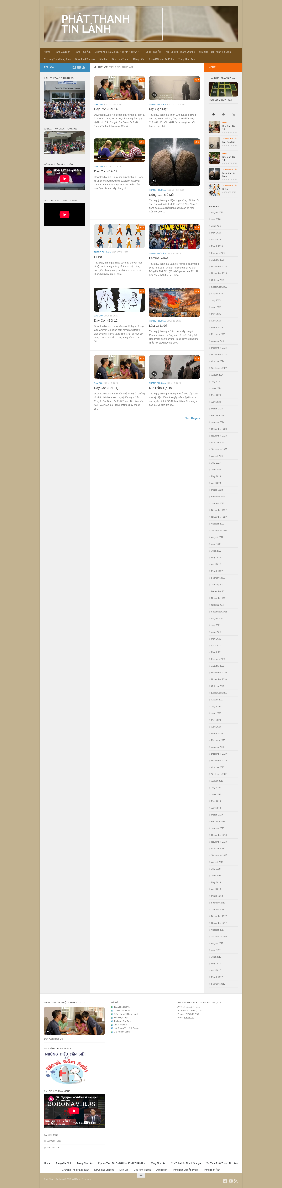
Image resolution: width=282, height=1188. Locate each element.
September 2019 (219, 774)
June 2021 (216, 632)
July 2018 (215, 869)
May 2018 (216, 882)
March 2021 (217, 652)
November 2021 (219, 598)
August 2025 (217, 293)
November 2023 (219, 435)
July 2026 (215, 219)
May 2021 (216, 638)
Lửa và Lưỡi (158, 325)
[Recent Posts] (213, 115)
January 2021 (217, 666)
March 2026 (217, 246)
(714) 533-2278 (192, 1014)
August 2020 (217, 699)
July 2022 (215, 544)
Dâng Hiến (139, 59)
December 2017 (219, 916)
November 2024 (219, 354)
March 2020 (217, 733)
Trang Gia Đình (62, 52)
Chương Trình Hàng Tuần (57, 59)
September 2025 (219, 287)
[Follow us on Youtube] (78, 67)
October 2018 (217, 848)
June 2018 (216, 875)
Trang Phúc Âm (82, 52)
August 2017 (217, 943)
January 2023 (217, 503)
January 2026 (217, 259)
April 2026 (216, 239)
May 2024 (216, 395)
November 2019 (219, 760)
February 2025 (218, 334)
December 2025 (219, 266)
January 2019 (217, 828)
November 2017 (219, 923)
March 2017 (217, 977)
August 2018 (217, 862)
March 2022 (217, 571)
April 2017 (216, 970)
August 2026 (217, 212)
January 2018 (217, 909)
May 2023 (216, 476)
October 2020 (217, 686)
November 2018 (219, 842)
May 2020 (216, 720)
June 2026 (216, 226)
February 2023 (218, 496)
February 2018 (218, 902)
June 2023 (216, 469)
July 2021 (215, 625)
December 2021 (219, 591)
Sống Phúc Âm (153, 52)
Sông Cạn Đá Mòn (162, 195)
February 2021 (218, 659)
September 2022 (219, 530)
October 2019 (217, 767)
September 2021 (219, 611)
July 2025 (215, 300)
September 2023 (219, 449)
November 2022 (219, 517)
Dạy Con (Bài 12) (106, 320)
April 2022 (216, 564)
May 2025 (216, 314)
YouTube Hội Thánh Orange (180, 52)
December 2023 (219, 429)
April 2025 (216, 320)
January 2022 (217, 584)
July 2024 (215, 381)
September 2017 (219, 936)
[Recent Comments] (233, 115)
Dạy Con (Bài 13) (106, 171)
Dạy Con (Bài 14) (106, 109)
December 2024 (219, 347)
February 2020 (218, 740)
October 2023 (217, 442)
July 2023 (215, 463)
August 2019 (217, 781)
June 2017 (216, 957)
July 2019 (215, 787)
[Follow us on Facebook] (74, 67)
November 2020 (219, 679)
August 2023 (217, 456)
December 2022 (219, 510)
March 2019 (217, 814)
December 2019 (219, 754)
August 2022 (217, 537)
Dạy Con (98, 104)
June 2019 (216, 794)
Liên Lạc (103, 59)
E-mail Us (189, 1017)
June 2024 (216, 388)
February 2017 (218, 984)
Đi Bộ (98, 257)
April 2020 (216, 726)
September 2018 (219, 855)
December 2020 (219, 672)
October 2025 (217, 280)
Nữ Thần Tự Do (160, 388)
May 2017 (216, 963)
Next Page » (192, 418)
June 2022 (216, 550)
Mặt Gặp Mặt (158, 109)
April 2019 (216, 808)
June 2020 (216, 713)
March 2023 (217, 490)
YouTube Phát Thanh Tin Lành (215, 52)
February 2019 (218, 821)
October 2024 (217, 361)
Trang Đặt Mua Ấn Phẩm (161, 59)
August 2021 (217, 618)
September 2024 (219, 368)
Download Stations (85, 59)
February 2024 (218, 415)
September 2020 (219, 693)
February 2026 (218, 253)
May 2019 (216, 801)
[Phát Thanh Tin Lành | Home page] (141, 24)
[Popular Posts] (223, 115)
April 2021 (216, 645)
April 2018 (216, 889)
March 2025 (217, 327)
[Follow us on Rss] (83, 67)
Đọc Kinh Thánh (120, 59)
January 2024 (217, 422)
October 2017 (217, 929)
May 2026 (216, 232)
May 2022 (216, 557)
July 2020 (215, 706)
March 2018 (217, 896)
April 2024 (216, 402)
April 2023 (216, 483)
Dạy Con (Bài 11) (106, 388)
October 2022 (217, 523)
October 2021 (217, 605)
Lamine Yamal (159, 258)
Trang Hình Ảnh (186, 59)
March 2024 (217, 408)
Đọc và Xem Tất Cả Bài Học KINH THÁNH (117, 52)
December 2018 (219, 835)
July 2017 (215, 950)
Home (47, 52)
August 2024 (217, 375)
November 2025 (219, 273)
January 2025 (217, 341)
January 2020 (217, 747)
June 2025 (216, 307)
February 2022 (218, 578)
